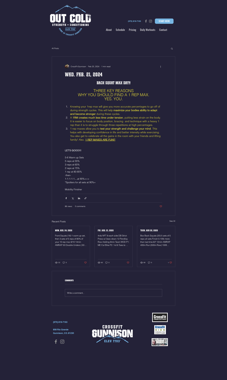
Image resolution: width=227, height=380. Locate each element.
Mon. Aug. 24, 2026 (63, 230)
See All (172, 221)
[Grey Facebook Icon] (146, 21)
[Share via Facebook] (66, 198)
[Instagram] (62, 341)
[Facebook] (56, 341)
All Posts (55, 48)
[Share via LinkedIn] (79, 198)
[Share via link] (85, 198)
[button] (109, 29)
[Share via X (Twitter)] (72, 198)
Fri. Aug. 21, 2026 (106, 230)
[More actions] (160, 66)
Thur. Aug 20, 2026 (149, 230)
